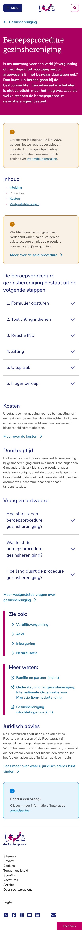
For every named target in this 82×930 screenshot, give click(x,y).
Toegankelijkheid (15, 870)
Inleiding (16, 187)
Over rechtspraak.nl (17, 889)
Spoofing (9, 875)
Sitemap (9, 856)
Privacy (8, 861)
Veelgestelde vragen (24, 204)
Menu (15, 8)
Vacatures (10, 880)
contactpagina (19, 810)
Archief (8, 885)
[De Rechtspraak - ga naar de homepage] (14, 839)
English (8, 902)
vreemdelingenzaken (42, 159)
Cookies (9, 866)
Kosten (15, 198)
